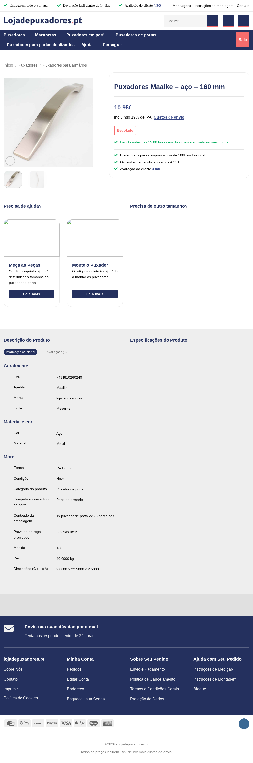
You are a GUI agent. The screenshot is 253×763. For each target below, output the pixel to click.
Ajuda (87, 45)
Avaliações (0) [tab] (57, 352)
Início (8, 65)
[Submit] (212, 21)
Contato (243, 6)
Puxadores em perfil (85, 35)
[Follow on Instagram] (244, 723)
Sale (243, 40)
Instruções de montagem (213, 6)
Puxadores (14, 35)
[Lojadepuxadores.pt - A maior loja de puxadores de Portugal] (43, 21)
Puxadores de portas (136, 35)
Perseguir (112, 45)
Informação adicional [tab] (20, 352)
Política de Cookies (21, 698)
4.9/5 (157, 5)
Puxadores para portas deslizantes (41, 45)
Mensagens (182, 6)
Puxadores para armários (65, 65)
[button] (228, 21)
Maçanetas (45, 35)
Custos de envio (169, 117)
